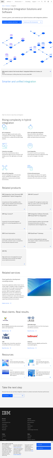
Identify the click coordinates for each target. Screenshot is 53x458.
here (32, 450)
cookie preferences (17, 447)
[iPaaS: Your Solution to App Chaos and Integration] (26, 100)
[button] (48, 1)
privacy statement (17, 454)
